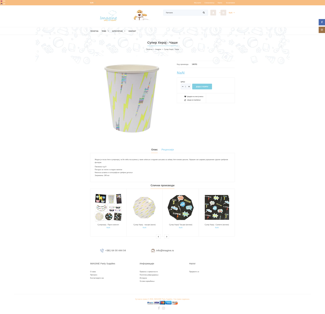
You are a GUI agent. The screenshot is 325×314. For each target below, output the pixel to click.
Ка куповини (230, 3)
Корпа (220, 3)
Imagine (158, 49)
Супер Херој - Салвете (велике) (217, 225)
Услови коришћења (147, 281)
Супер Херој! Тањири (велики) (180, 225)
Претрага (93, 275)
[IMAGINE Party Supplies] (109, 21)
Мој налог (197, 3)
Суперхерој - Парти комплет (108, 225)
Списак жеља (209, 3)
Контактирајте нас (97, 278)
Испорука (143, 278)
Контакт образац (212, 251)
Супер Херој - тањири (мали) (144, 225)
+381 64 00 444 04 (115, 250)
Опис (154, 149)
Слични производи (162, 185)
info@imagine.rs (165, 250)
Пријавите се (194, 272)
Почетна (149, 49)
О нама (93, 272)
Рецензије (167, 149)
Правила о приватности (149, 272)
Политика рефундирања (149, 275)
